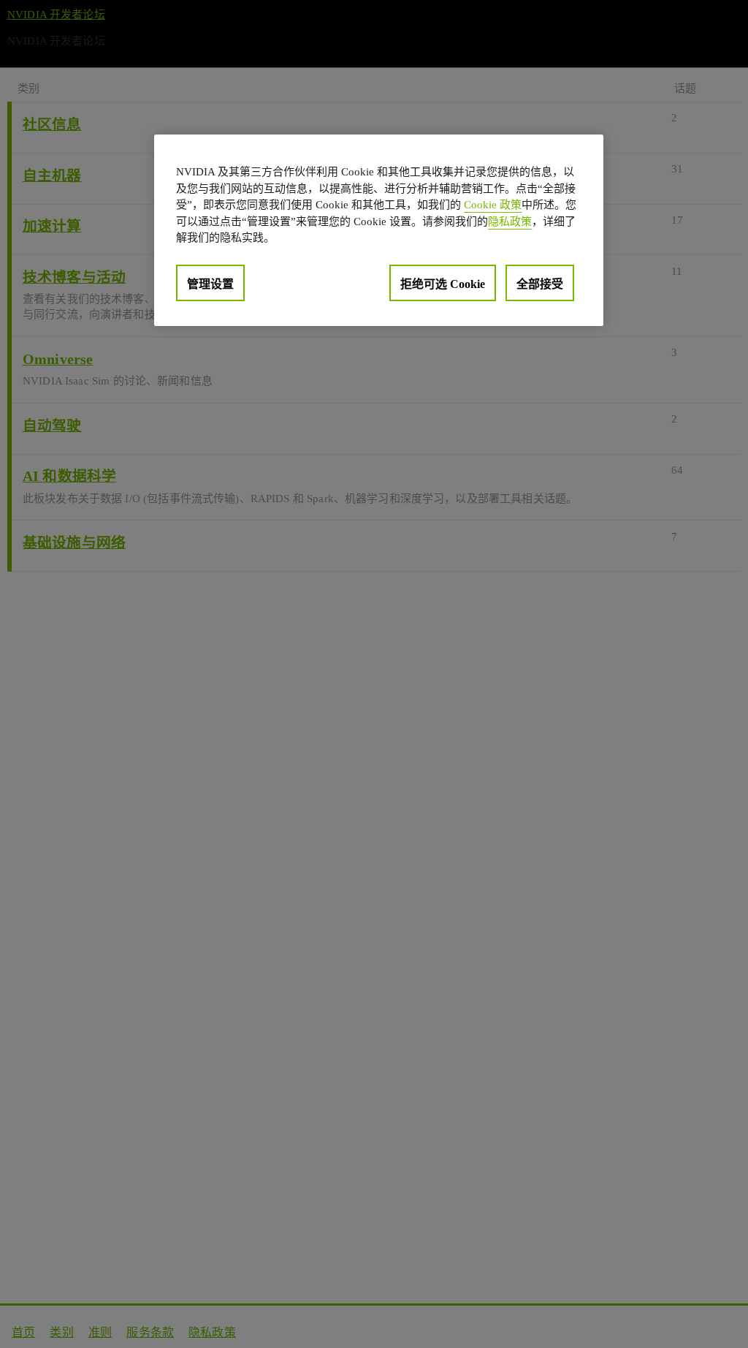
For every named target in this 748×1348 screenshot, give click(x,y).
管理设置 (210, 284)
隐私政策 (510, 221)
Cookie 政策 (493, 205)
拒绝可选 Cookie (442, 284)
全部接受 (539, 284)
